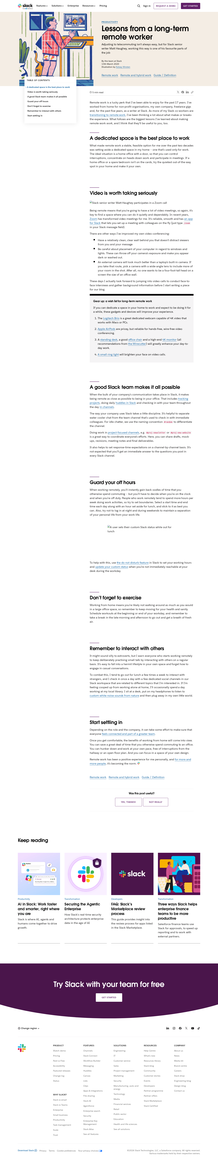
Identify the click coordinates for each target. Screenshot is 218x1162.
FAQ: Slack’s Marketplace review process (128, 909)
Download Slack (26, 1150)
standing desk (108, 339)
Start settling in (34, 115)
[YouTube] (192, 1028)
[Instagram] (174, 1028)
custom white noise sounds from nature (114, 695)
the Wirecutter (137, 343)
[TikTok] (199, 1028)
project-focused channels (123, 432)
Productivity (110, 22)
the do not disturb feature (133, 562)
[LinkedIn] (187, 92)
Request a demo (166, 6)
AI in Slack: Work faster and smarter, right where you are (38, 909)
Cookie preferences (66, 1150)
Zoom (93, 218)
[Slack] (25, 6)
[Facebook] (182, 92)
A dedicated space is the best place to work (48, 87)
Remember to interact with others (44, 111)
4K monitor (169, 339)
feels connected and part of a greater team (128, 734)
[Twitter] (178, 92)
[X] (186, 1028)
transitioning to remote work (107, 115)
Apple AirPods (106, 329)
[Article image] (86, 874)
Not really (155, 802)
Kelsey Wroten (123, 67)
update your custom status (111, 566)
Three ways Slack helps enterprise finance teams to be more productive (177, 911)
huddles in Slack (126, 402)
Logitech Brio (111, 318)
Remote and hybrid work (135, 75)
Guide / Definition (165, 75)
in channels (107, 407)
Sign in (147, 5)
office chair (135, 339)
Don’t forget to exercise (39, 106)
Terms (52, 1150)
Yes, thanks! (128, 802)
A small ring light (108, 354)
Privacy (42, 1150)
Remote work (110, 75)
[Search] (138, 6)
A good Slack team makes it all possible (47, 96)
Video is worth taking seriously (42, 92)
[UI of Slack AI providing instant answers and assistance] (39, 874)
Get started (190, 6)
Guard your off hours (37, 101)
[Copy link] (192, 92)
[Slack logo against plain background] (132, 874)
